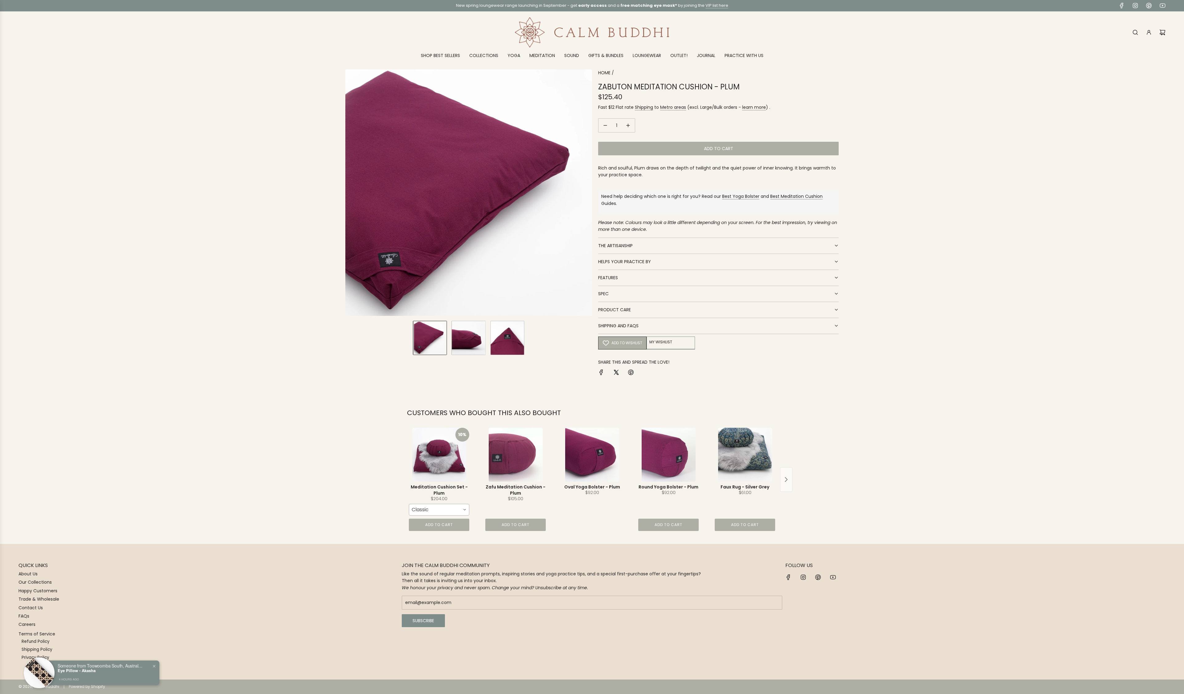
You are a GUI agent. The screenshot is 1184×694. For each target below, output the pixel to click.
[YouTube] (1162, 5)
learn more (754, 107)
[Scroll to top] (1171, 687)
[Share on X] (616, 373)
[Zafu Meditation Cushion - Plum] (515, 455)
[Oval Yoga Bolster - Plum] (592, 455)
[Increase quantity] (628, 125)
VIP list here (716, 5)
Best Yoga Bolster (740, 196)
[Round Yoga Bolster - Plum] (668, 455)
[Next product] (786, 479)
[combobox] (439, 510)
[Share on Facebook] (601, 373)
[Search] (1135, 32)
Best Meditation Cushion (796, 196)
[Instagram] (1135, 5)
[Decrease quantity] (605, 125)
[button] (350, 193)
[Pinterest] (1149, 5)
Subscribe (423, 621)
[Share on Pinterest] (631, 373)
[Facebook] (1121, 5)
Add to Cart (439, 524)
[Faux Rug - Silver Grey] (745, 455)
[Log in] (1149, 32)
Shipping (644, 107)
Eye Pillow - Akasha (77, 670)
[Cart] (1162, 32)
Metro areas (673, 107)
